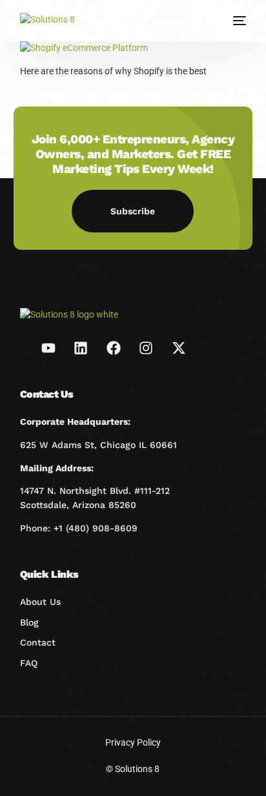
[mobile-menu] (238, 20)
